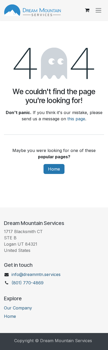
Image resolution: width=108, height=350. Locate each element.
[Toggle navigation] (98, 10)
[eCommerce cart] (87, 10)
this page (76, 118)
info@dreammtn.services (36, 274)
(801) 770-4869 (28, 282)
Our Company (18, 308)
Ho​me (10, 316)
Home (54, 169)
